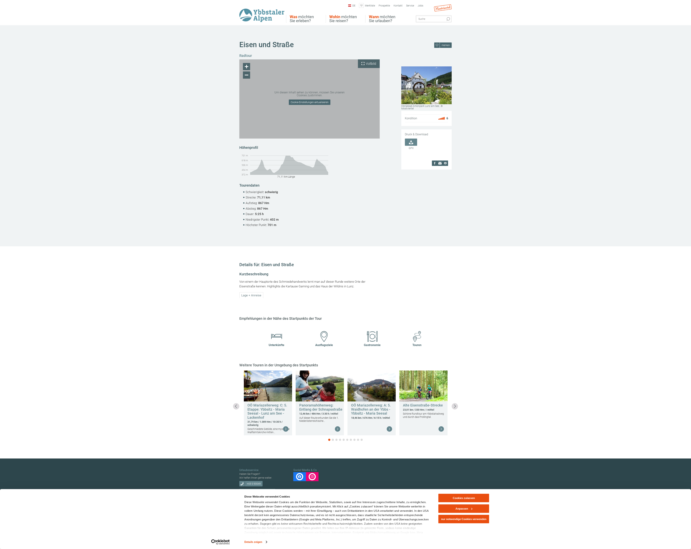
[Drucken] (445, 163)
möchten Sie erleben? (302, 19)
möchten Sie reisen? (343, 19)
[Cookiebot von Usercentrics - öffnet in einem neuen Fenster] (220, 542)
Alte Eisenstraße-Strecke (423, 405)
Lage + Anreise (251, 295)
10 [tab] (361, 440)
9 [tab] (358, 440)
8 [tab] (354, 440)
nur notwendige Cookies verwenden (463, 519)
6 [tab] (347, 440)
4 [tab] (340, 440)
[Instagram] (312, 476)
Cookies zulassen (464, 498)
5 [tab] (344, 440)
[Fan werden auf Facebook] (299, 476)
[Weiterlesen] (285, 429)
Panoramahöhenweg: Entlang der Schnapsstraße (320, 407)
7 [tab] (351, 440)
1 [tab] (329, 440)
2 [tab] (333, 440)
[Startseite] (262, 13)
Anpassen (461, 508)
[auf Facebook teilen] (434, 163)
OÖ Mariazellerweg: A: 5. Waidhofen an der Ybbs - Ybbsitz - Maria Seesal (371, 409)
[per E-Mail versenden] (440, 163)
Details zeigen (253, 541)
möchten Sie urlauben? (382, 19)
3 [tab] (336, 440)
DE (353, 5)
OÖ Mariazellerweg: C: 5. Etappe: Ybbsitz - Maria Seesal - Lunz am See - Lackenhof (267, 411)
